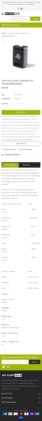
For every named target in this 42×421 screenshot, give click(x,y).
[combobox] (25, 19)
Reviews (26, 165)
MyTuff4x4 (24, 410)
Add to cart (21, 112)
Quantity (5, 104)
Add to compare (26, 149)
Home (4, 33)
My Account (18, 8)
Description (10, 165)
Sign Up (35, 362)
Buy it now (21, 143)
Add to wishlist (10, 149)
